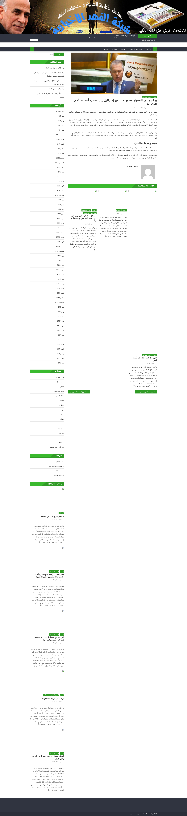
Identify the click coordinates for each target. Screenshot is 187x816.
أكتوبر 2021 (60, 186)
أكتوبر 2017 (60, 358)
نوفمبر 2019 (60, 288)
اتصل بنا (114, 49)
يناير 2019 (61, 335)
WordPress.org (59, 475)
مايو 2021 (61, 209)
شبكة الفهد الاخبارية (136, 49)
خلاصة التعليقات (59, 471)
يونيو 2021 (61, 204)
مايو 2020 (61, 260)
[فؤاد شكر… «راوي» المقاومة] (47, 680)
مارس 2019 (60, 326)
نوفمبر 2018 (60, 344)
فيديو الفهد (61, 442)
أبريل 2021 (60, 214)
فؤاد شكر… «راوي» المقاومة (55, 89)
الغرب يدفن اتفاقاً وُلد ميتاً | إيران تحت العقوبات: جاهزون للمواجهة (49, 82)
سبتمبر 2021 (60, 190)
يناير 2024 (61, 130)
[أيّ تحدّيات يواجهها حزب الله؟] (47, 498)
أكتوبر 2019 (60, 293)
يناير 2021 (61, 228)
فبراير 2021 (60, 223)
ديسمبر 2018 (60, 340)
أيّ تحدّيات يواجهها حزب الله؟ (125, 35)
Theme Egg (150, 814)
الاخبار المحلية (60, 396)
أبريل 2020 (60, 265)
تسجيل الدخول (59, 461)
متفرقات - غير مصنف (90, 213)
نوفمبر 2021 (60, 181)
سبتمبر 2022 (60, 158)
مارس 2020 (60, 270)
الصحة (62, 424)
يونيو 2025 (61, 121)
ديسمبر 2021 (60, 177)
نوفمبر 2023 (60, 139)
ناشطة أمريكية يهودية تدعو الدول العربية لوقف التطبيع (49, 95)
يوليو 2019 (61, 307)
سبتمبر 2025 (60, 111)
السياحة (62, 419)
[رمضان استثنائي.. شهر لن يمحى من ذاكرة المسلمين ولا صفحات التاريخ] (82, 199)
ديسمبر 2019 (60, 284)
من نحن (148, 49)
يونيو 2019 (61, 312)
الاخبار (154, 97)
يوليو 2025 (61, 116)
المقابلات (61, 433)
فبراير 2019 (60, 330)
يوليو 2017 (61, 363)
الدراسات (61, 410)
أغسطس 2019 (59, 302)
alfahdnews (132, 166)
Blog (106, 49)
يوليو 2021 (61, 200)
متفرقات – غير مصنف (57, 447)
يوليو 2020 (60, 256)
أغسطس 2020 (59, 251)
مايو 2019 (61, 316)
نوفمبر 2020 (60, 237)
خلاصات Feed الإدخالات (56, 466)
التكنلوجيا (61, 405)
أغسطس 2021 (59, 195)
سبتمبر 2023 (60, 149)
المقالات (118, 210)
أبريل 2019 (60, 321)
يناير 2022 (61, 172)
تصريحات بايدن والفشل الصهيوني (145, 392)
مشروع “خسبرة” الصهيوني (78, 392)
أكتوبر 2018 (60, 349)
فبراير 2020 (60, 274)
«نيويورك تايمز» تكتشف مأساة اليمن (145, 359)
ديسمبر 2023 (60, 135)
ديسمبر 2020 (60, 232)
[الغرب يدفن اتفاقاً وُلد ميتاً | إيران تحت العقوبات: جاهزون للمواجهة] (47, 620)
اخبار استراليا (60, 377)
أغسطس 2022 (59, 163)
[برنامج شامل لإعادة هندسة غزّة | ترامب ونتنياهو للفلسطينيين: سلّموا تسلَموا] (47, 557)
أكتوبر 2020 (60, 242)
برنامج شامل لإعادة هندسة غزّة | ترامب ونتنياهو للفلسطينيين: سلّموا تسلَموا (49, 74)
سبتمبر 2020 (60, 246)
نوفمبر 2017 (60, 354)
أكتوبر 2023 (60, 144)
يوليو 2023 (61, 153)
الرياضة (62, 414)
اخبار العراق (60, 382)
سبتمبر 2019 (60, 298)
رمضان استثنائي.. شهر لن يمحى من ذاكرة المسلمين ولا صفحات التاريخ (84, 218)
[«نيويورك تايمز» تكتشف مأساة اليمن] (142, 271)
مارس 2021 (60, 218)
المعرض (123, 49)
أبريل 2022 (60, 167)
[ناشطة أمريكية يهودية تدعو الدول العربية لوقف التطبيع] (47, 739)
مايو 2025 (61, 125)
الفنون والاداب (60, 428)
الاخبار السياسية (146, 97)
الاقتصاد (62, 400)
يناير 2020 (61, 279)
